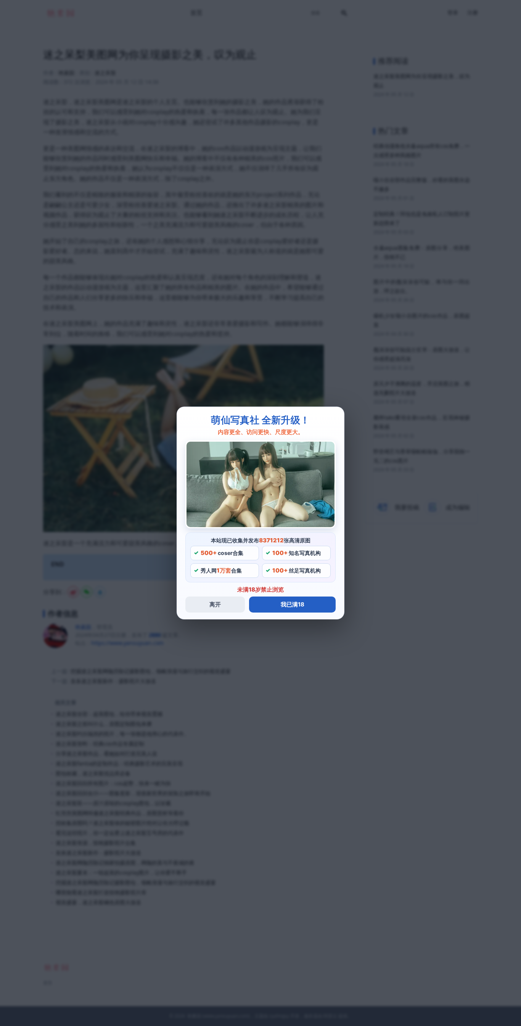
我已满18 (292, 604)
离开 (215, 604)
